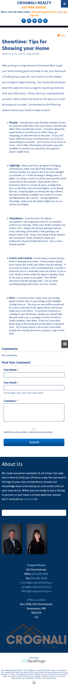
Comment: (10, 401)
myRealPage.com (34, 661)
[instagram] (45, 20)
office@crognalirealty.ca (45, 11)
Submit (34, 442)
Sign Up (34, 15)
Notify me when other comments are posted (28, 432)
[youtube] (39, 20)
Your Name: (11, 369)
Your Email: (10, 382)
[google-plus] (28, 20)
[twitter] (34, 20)
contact (29, 499)
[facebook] (23, 20)
